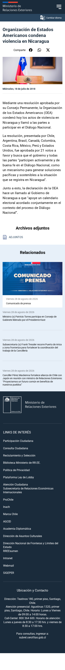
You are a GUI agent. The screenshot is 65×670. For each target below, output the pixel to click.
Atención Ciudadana (15, 484)
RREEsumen (10, 551)
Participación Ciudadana (18, 441)
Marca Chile (10, 514)
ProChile (8, 499)
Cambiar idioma (54, 17)
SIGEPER (8, 572)
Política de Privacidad (16, 470)
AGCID (7, 521)
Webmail (8, 565)
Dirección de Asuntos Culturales (22, 536)
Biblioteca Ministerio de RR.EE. (21, 462)
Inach (6, 507)
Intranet (7, 558)
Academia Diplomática (17, 528)
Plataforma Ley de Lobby (18, 477)
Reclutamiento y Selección (19, 455)
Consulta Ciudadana (15, 448)
